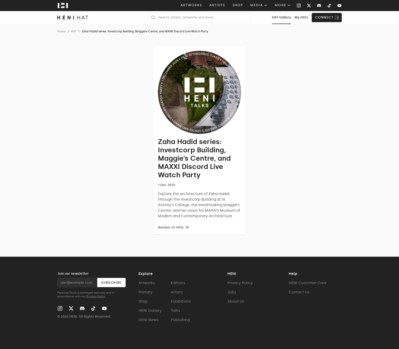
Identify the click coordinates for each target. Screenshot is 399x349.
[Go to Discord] (319, 5)
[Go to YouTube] (339, 5)
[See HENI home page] (62, 5)
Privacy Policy (95, 296)
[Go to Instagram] (298, 5)
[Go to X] (309, 5)
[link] (281, 17)
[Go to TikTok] (329, 5)
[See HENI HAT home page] (72, 17)
